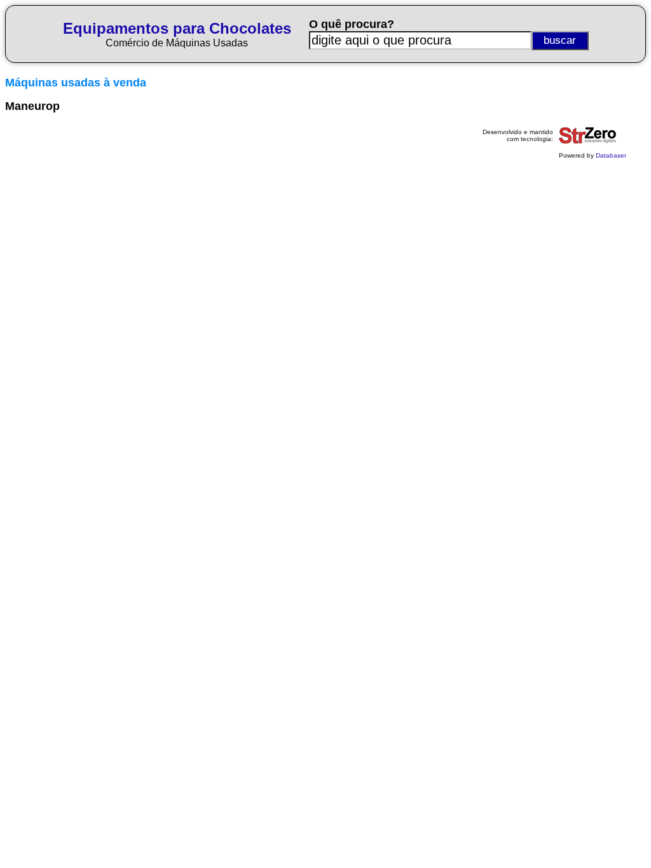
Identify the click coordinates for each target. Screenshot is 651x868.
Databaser (611, 155)
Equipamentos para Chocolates (177, 28)
